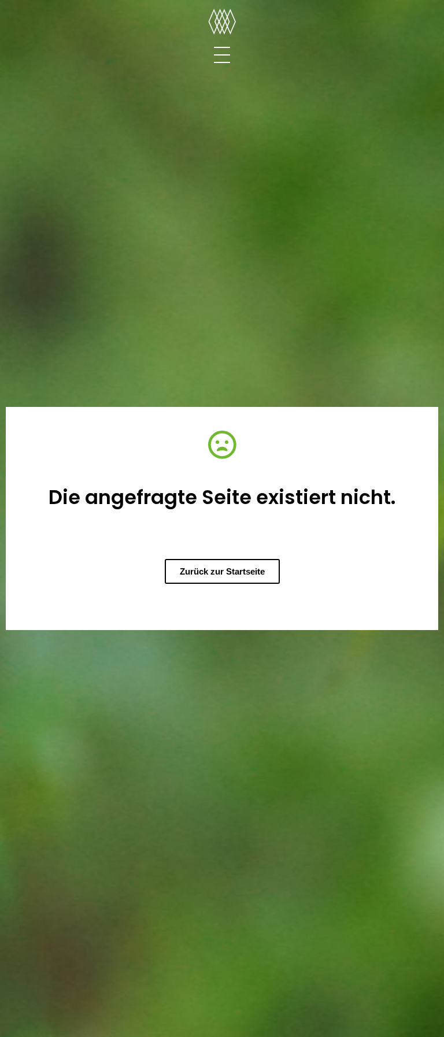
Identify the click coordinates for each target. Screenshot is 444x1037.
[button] (222, 571)
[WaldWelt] (222, 22)
